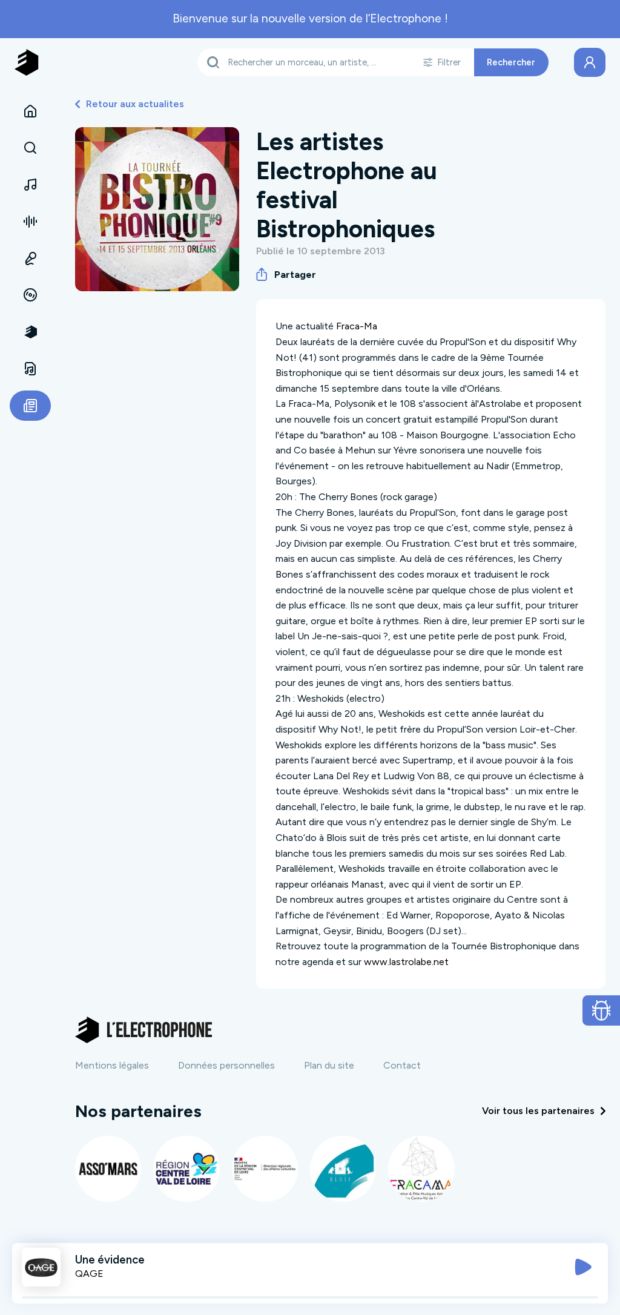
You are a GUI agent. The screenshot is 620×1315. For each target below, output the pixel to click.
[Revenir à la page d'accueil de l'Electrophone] (27, 62)
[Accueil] (30, 111)
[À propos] (30, 332)
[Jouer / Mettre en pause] (583, 1267)
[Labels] (30, 295)
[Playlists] (30, 221)
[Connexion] (589, 62)
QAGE (89, 1273)
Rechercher (511, 62)
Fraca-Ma (356, 326)
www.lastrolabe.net (406, 961)
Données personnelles (226, 1065)
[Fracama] (421, 1169)
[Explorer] (30, 148)
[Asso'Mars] (108, 1169)
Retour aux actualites (135, 104)
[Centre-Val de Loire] (186, 1169)
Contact (402, 1065)
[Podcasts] (30, 258)
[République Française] (265, 1169)
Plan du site (329, 1065)
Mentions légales (112, 1065)
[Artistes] (30, 185)
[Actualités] (30, 406)
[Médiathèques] (30, 369)
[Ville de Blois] (343, 1169)
